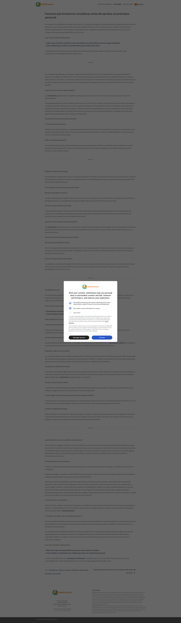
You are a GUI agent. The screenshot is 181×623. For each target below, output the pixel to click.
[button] (90, 312)
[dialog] (90, 311)
